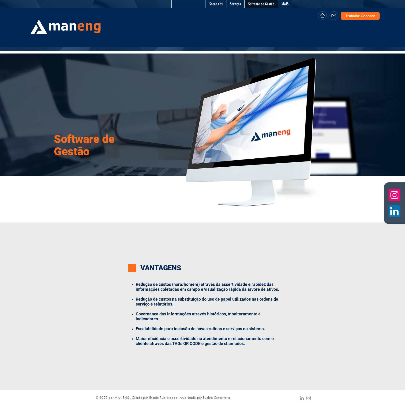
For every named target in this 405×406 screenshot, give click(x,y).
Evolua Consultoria (216, 397)
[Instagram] (308, 398)
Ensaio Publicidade (163, 397)
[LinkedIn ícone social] (394, 211)
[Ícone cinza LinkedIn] (302, 398)
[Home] (322, 15)
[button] (235, 4)
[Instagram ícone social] (394, 195)
